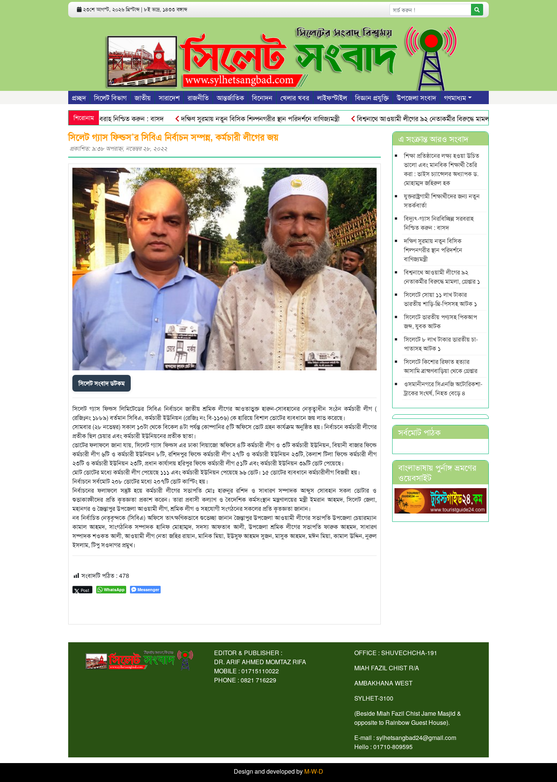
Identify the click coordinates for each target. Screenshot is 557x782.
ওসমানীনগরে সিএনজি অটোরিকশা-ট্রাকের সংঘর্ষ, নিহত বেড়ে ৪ (443, 388)
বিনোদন (262, 97)
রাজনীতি (198, 97)
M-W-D (313, 771)
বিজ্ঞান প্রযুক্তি (372, 97)
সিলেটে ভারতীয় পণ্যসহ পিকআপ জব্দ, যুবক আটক (440, 321)
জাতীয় (143, 97)
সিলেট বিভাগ (110, 97)
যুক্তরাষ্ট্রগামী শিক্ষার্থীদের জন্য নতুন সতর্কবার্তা (442, 200)
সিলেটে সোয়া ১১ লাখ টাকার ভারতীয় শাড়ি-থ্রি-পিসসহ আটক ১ (440, 299)
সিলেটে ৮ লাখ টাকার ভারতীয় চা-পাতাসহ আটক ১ (441, 344)
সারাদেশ (169, 97)
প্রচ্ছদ (79, 97)
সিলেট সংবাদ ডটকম (101, 383)
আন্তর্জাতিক (230, 97)
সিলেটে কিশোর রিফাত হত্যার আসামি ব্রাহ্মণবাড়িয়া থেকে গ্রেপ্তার (440, 366)
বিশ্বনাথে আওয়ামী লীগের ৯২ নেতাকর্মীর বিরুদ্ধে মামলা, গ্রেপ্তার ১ (416, 118)
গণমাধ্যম (455, 97)
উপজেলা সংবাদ (416, 97)
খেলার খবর (294, 97)
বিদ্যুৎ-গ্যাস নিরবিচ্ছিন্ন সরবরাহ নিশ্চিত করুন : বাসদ (439, 223)
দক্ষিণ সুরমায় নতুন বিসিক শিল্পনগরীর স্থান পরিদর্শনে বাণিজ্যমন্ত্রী (240, 118)
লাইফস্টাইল (332, 97)
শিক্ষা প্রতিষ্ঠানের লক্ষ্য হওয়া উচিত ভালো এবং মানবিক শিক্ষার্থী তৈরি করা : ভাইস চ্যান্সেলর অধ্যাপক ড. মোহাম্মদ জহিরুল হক (441, 169)
